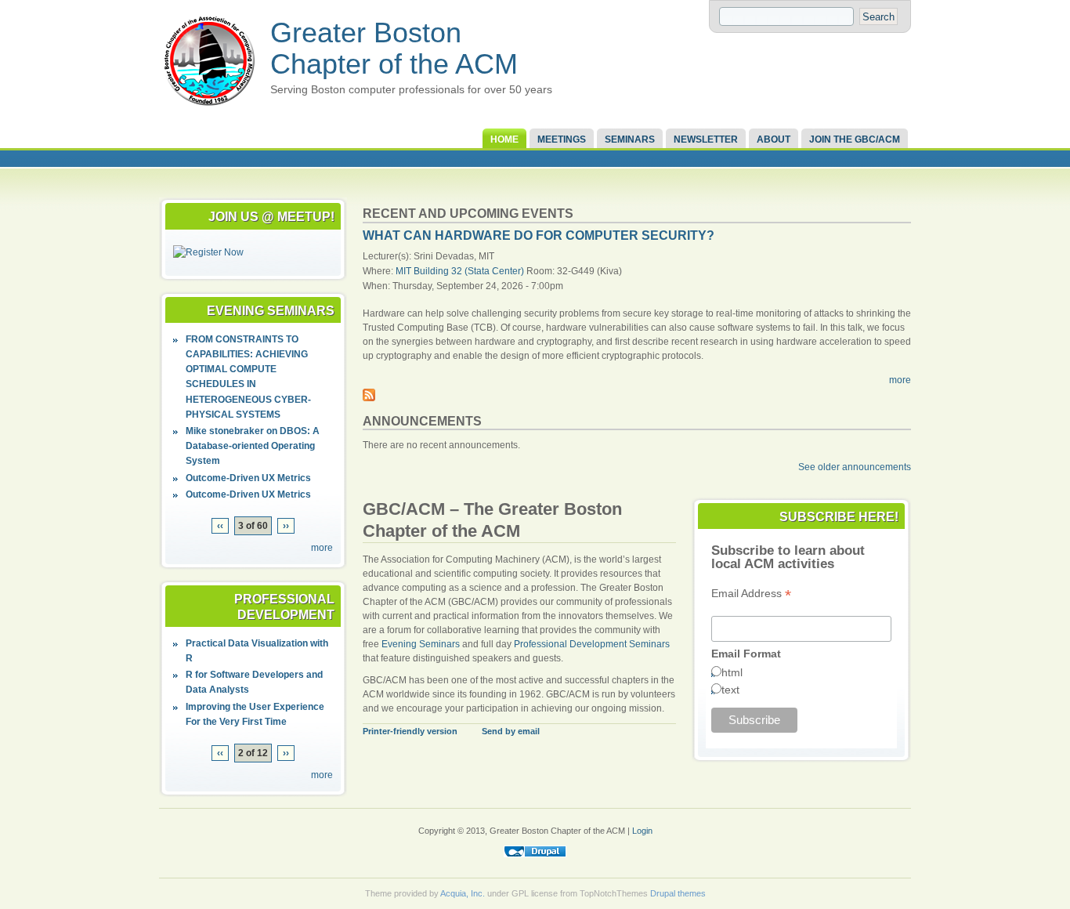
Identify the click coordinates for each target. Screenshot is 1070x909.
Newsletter (706, 139)
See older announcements (854, 467)
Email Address (751, 593)
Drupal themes (678, 893)
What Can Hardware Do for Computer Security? (538, 235)
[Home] (209, 106)
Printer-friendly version (410, 731)
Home (504, 139)
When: (377, 286)
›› (286, 525)
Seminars (630, 139)
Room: (541, 271)
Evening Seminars (420, 644)
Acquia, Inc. (462, 893)
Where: (379, 271)
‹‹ (220, 525)
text (730, 689)
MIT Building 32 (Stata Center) (460, 271)
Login (642, 830)
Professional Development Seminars (592, 644)
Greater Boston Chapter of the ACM (394, 48)
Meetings (561, 139)
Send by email (511, 731)
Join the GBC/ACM (854, 139)
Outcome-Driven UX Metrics (248, 478)
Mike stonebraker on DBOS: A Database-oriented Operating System (253, 446)
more (322, 547)
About (773, 139)
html (732, 672)
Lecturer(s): (388, 256)
